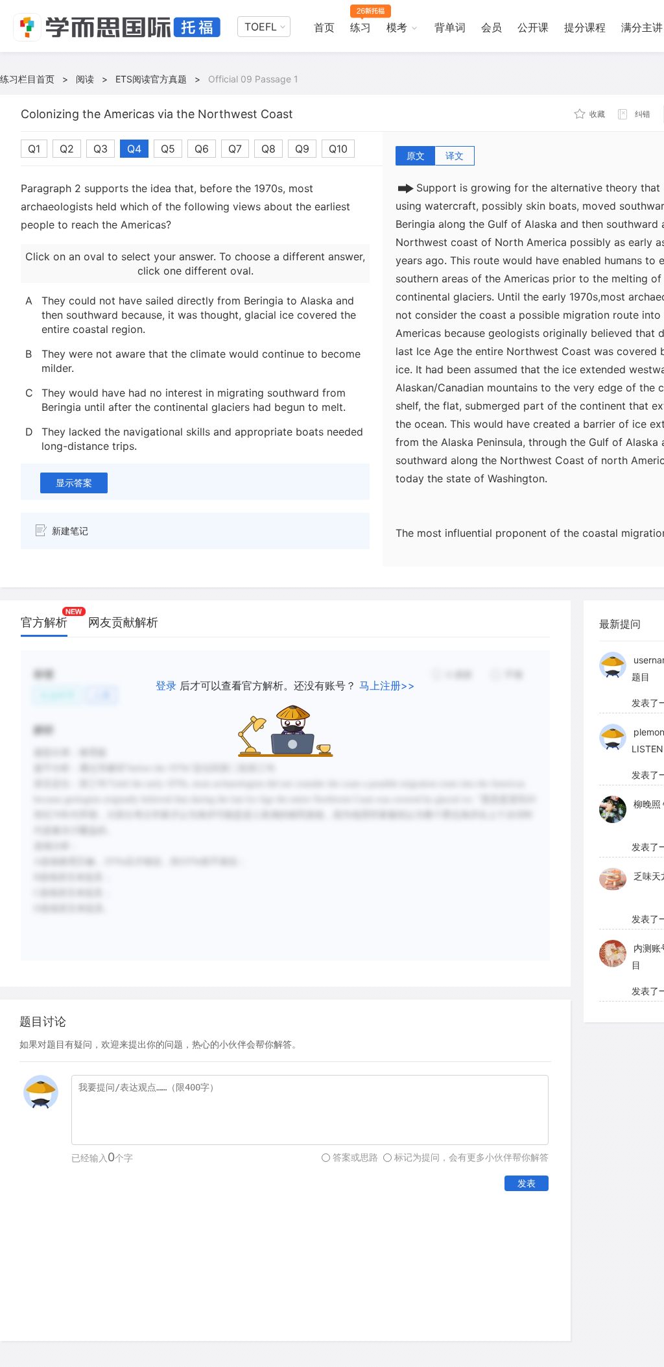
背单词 (450, 27)
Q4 (134, 148)
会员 (491, 27)
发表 (526, 1182)
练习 (360, 27)
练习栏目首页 (27, 78)
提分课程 (585, 27)
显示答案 (74, 482)
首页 (324, 27)
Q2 (67, 148)
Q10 (338, 148)
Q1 (34, 148)
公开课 (533, 27)
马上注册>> (387, 685)
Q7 (235, 148)
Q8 (268, 148)
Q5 (168, 148)
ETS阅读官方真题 (151, 78)
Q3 (100, 148)
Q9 (302, 148)
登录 (166, 685)
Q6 (202, 148)
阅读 (85, 78)
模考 (396, 27)
